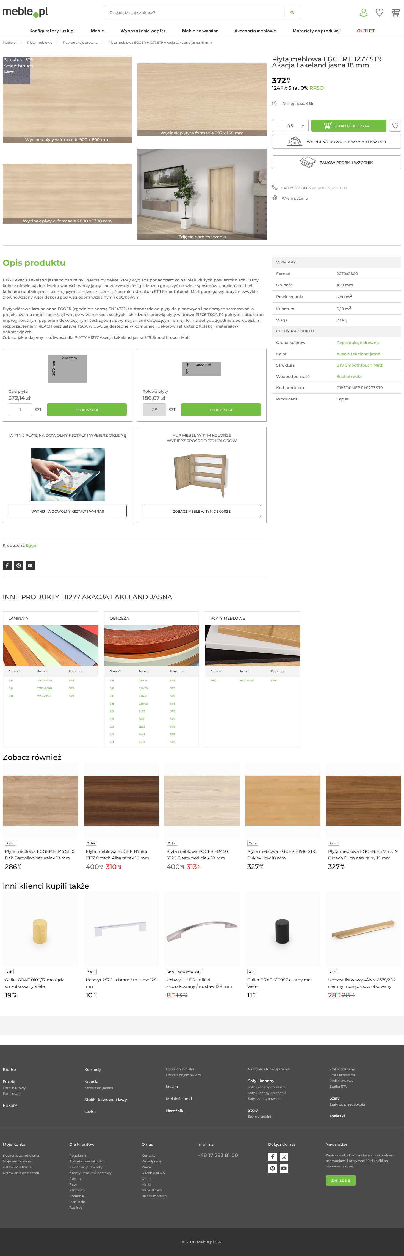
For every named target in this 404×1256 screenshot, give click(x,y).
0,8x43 (143, 703)
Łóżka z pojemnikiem (183, 1075)
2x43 (142, 734)
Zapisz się (340, 1180)
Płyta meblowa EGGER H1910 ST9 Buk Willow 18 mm (281, 855)
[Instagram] (284, 1157)
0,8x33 (143, 696)
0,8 (11, 680)
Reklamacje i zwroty (86, 1167)
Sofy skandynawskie (264, 1098)
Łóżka (90, 1111)
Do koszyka (87, 410)
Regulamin (78, 1155)
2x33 (142, 727)
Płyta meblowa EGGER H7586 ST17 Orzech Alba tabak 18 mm (117, 855)
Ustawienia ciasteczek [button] (21, 1173)
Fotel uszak (12, 1094)
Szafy (335, 1098)
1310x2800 (44, 688)
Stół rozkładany (342, 1069)
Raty (73, 1184)
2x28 (142, 719)
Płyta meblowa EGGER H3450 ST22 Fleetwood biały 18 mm (197, 855)
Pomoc (75, 1179)
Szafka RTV (339, 1086)
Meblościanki (179, 1098)
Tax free (75, 1207)
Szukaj (292, 12)
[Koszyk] (396, 12)
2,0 (112, 711)
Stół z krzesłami (342, 1075)
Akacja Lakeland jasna (358, 353)
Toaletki (337, 1116)
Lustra (172, 1086)
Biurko (9, 1069)
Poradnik (76, 1196)
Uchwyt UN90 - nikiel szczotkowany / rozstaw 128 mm (200, 983)
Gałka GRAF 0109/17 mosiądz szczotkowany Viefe (34, 983)
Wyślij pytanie (295, 198)
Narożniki (175, 1110)
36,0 (213, 680)
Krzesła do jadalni (98, 1088)
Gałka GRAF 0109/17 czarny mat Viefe (279, 983)
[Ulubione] (379, 12)
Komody (92, 1069)
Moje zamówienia (17, 1161)
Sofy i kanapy (261, 1080)
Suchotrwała (349, 376)
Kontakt (148, 1155)
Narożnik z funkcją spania (269, 1069)
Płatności (77, 1190)
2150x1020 (44, 680)
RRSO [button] (316, 88)
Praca (146, 1167)
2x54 (142, 742)
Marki (146, 1184)
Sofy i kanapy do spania (267, 1093)
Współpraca (151, 1161)
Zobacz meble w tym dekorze (202, 511)
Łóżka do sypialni (180, 1069)
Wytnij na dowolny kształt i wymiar (67, 511)
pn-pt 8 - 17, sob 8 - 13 (314, 188)
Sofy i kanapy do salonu (267, 1087)
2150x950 (44, 696)
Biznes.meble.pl (154, 1196)
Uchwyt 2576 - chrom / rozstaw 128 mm (121, 983)
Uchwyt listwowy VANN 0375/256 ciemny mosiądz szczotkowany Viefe (361, 983)
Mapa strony (152, 1190)
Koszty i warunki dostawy (90, 1173)
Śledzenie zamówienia (21, 1155)
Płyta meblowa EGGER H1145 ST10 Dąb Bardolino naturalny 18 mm (39, 855)
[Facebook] (272, 1157)
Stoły (253, 1110)
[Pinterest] (272, 1168)
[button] (395, 126)
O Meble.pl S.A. (154, 1173)
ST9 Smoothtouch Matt (360, 365)
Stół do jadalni (259, 1116)
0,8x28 (143, 688)
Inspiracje (77, 1202)
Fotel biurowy (14, 1088)
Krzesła (91, 1081)
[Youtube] (284, 1168)
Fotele (9, 1081)
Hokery (10, 1105)
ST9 (71, 680)
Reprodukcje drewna (358, 342)
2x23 (142, 711)
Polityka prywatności (86, 1161)
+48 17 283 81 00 (218, 1155)
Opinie (147, 1179)
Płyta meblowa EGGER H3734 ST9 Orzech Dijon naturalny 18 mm (363, 855)
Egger (32, 545)
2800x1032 (246, 680)
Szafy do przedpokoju (347, 1104)
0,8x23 (143, 680)
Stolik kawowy (341, 1081)
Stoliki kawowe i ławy (105, 1099)
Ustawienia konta (17, 1167)
